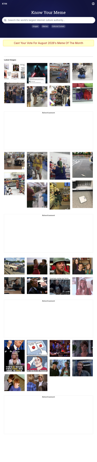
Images (35, 26)
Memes (45, 26)
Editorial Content (58, 26)
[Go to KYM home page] (4, 3)
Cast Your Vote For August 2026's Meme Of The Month (48, 43)
